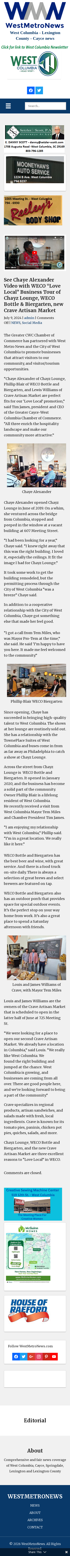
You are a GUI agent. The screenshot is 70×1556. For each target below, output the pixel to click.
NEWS (15, 323)
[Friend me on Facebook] (31, 90)
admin (29, 318)
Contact (35, 1527)
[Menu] (8, 105)
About (35, 1513)
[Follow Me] (39, 90)
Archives (35, 1520)
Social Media (32, 323)
